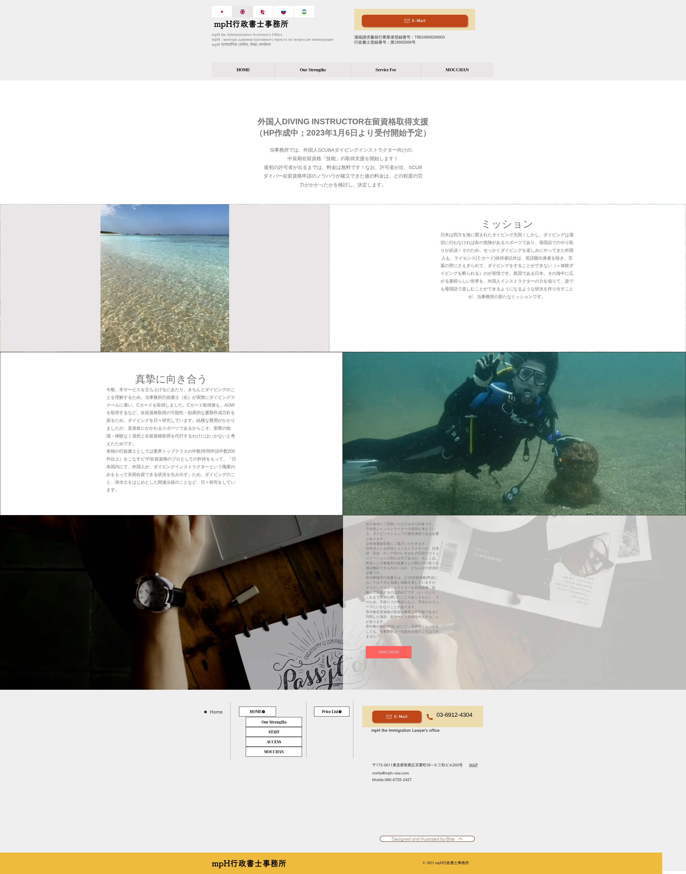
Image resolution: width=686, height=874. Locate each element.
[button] (389, 652)
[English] (242, 11)
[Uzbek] (304, 11)
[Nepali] (263, 11)
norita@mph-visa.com (390, 773)
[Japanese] (222, 11)
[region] (409, 31)
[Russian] (283, 11)
